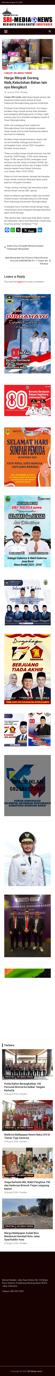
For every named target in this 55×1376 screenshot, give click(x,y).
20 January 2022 (11, 92)
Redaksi (24, 92)
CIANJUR (8, 73)
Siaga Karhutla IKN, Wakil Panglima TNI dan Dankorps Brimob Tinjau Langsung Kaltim (27, 1185)
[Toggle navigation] (6, 31)
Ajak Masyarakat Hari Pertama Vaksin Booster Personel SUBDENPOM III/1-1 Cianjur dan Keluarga (26, 260)
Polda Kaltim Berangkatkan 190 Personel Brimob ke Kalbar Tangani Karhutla (24, 1087)
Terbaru (9, 1045)
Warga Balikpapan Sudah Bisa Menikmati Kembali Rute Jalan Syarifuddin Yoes (22, 1236)
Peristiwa (10, 1077)
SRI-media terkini (23, 73)
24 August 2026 (11, 1094)
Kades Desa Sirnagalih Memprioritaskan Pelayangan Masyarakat (25, 247)
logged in (21, 281)
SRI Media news (34, 1371)
